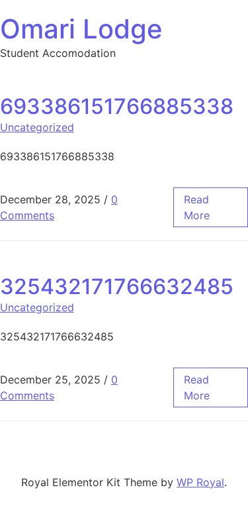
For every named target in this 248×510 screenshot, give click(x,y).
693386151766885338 (116, 106)
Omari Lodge (81, 29)
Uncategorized (37, 127)
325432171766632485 (116, 286)
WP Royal (200, 482)
